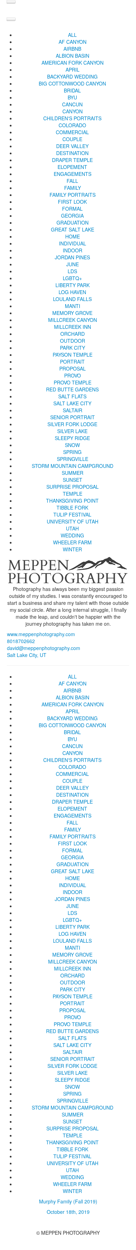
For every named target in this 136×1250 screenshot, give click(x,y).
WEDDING (72, 535)
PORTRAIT (72, 361)
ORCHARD (72, 333)
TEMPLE (72, 493)
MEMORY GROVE (72, 312)
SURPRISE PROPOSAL (72, 486)
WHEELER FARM (72, 542)
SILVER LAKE (72, 431)
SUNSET (72, 479)
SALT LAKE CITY (72, 403)
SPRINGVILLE (72, 458)
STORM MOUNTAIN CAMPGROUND (72, 465)
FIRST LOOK (72, 201)
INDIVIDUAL (72, 243)
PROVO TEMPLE (72, 382)
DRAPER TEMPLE (72, 159)
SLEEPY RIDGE (72, 438)
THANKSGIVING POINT (72, 500)
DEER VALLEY (72, 146)
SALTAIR (72, 410)
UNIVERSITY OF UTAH (72, 521)
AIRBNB (72, 48)
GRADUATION (72, 222)
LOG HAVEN (72, 292)
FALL (72, 180)
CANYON (72, 111)
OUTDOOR (72, 340)
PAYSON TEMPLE (72, 354)
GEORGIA (72, 215)
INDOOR (72, 250)
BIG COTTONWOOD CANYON (72, 83)
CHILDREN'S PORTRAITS (72, 118)
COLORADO (72, 125)
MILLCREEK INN (72, 326)
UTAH (72, 528)
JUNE (72, 264)
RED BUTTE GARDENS (72, 389)
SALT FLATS (72, 396)
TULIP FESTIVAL (72, 514)
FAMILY (72, 187)
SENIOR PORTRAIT (72, 417)
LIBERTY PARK (72, 285)
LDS (72, 271)
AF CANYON (72, 41)
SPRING (72, 451)
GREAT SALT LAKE (72, 229)
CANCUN (72, 104)
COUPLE (72, 139)
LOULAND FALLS (72, 298)
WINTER (72, 549)
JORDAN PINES (72, 257)
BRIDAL (72, 90)
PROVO (72, 375)
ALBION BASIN (72, 55)
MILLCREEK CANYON (72, 319)
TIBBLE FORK (72, 507)
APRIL (73, 69)
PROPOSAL (72, 368)
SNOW (72, 444)
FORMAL (72, 208)
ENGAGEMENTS (72, 173)
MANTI (72, 305)
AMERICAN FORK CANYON (72, 62)
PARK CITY (72, 347)
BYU (72, 97)
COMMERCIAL (72, 132)
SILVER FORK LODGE (72, 424)
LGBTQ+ (72, 278)
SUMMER (72, 472)
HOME (72, 236)
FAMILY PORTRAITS (73, 194)
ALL (72, 34)
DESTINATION (72, 152)
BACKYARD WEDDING (72, 76)
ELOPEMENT (72, 166)
